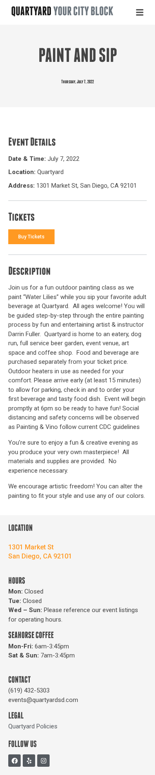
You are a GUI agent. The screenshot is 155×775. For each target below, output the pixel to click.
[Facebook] (14, 760)
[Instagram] (43, 760)
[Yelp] (29, 760)
